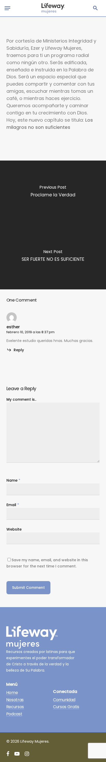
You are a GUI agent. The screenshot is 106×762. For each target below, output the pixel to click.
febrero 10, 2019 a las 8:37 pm (30, 332)
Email (12, 504)
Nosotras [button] (15, 700)
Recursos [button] (15, 707)
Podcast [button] (14, 714)
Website (14, 529)
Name (13, 480)
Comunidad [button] (64, 700)
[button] (95, 8)
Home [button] (12, 692)
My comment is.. (21, 399)
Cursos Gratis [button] (66, 707)
